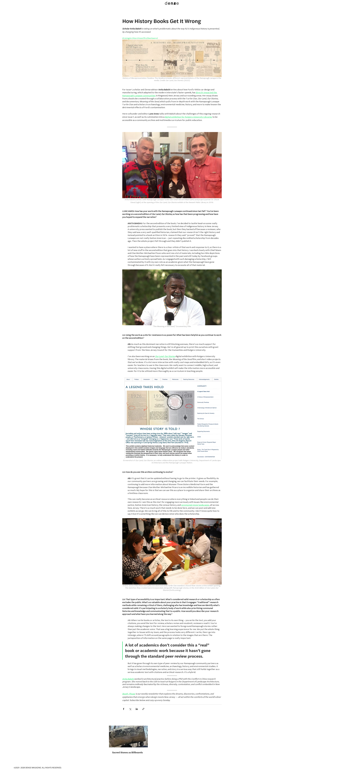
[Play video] (172, 297)
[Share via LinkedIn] (136, 709)
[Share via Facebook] (123, 709)
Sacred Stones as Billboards (127, 752)
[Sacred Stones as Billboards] (128, 736)
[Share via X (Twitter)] (130, 709)
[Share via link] (143, 709)
